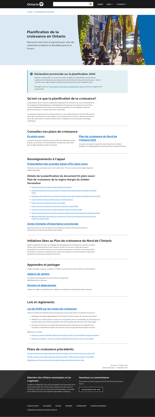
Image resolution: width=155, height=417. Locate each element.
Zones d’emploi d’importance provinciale (53, 223)
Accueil (30, 12)
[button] (90, 4)
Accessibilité (47, 406)
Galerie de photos (38, 273)
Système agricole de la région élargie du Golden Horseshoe (52, 187)
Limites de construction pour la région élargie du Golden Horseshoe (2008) (57, 210)
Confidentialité (81, 406)
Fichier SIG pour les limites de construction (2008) (48, 203)
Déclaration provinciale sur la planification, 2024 (66, 87)
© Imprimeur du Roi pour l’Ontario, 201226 (42, 410)
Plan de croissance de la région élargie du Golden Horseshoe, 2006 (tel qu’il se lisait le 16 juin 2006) (60, 357)
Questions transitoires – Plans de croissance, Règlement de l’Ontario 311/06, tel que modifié (63, 339)
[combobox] (73, 4)
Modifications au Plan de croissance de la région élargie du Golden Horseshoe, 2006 (55, 360)
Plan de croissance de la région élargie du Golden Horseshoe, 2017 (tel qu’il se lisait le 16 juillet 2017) (61, 353)
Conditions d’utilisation (98, 406)
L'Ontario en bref (33, 406)
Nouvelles (68, 406)
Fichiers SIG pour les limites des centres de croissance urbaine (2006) (55, 206)
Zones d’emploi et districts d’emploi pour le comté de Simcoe (52, 200)
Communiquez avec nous (91, 389)
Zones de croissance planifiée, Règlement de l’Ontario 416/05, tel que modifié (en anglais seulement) (65, 335)
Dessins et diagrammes (41, 285)
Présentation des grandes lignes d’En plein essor (57, 163)
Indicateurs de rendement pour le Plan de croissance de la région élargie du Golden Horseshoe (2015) (66, 196)
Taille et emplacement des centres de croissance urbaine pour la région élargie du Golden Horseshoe (66, 213)
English (100, 4)
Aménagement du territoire (45, 12)
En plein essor (36, 136)
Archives (58, 406)
